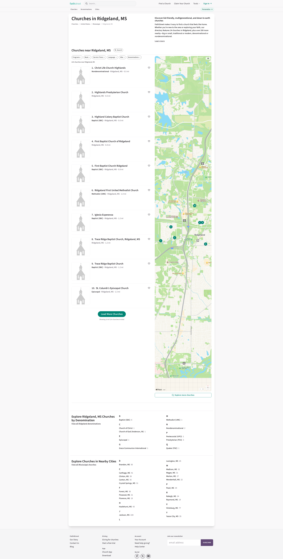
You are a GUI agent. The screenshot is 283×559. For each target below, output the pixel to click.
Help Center (140, 546)
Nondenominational (174, 428)
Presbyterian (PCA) (174, 440)
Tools (195, 3)
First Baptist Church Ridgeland (112, 173)
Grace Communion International (132, 448)
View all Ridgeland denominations (86, 423)
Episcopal (123, 440)
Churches (74, 9)
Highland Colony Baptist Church (112, 124)
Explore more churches (184, 395)
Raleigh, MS (171, 496)
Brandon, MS (124, 464)
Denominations (86, 9)
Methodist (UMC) (173, 420)
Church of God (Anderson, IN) (131, 431)
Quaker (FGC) (171, 448)
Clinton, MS (124, 476)
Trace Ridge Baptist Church (112, 271)
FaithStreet (75, 4)
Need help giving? (142, 543)
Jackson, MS (124, 515)
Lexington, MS (172, 461)
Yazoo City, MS (172, 516)
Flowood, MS (124, 495)
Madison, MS (171, 469)
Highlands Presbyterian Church (112, 100)
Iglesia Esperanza (112, 222)
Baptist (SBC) (124, 420)
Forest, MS (123, 491)
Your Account (140, 539)
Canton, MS (124, 479)
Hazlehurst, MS (125, 506)
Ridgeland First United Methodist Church (112, 198)
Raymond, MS (172, 499)
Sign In (206, 3)
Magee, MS (170, 472)
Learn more (160, 41)
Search (119, 50)
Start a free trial (108, 543)
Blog (72, 546)
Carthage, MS (124, 473)
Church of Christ (126, 428)
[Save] (149, 67)
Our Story (74, 539)
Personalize (207, 9)
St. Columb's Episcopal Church (112, 296)
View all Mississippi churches (84, 464)
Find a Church (165, 3)
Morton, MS (171, 476)
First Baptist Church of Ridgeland (112, 149)
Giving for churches (110, 539)
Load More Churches (112, 314)
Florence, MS (124, 498)
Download (106, 555)
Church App (107, 552)
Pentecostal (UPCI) (174, 436)
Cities (97, 9)
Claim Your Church (182, 3)
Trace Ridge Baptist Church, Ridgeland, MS (112, 247)
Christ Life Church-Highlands (112, 75)
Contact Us (74, 543)
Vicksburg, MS (172, 508)
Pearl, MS (170, 488)
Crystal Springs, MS (127, 483)
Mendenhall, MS (173, 479)
